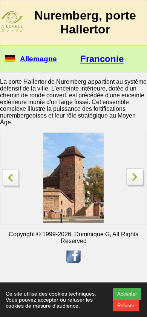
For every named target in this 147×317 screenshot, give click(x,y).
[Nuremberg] (135, 185)
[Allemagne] (10, 59)
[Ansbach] (11, 176)
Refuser (125, 305)
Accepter (127, 294)
